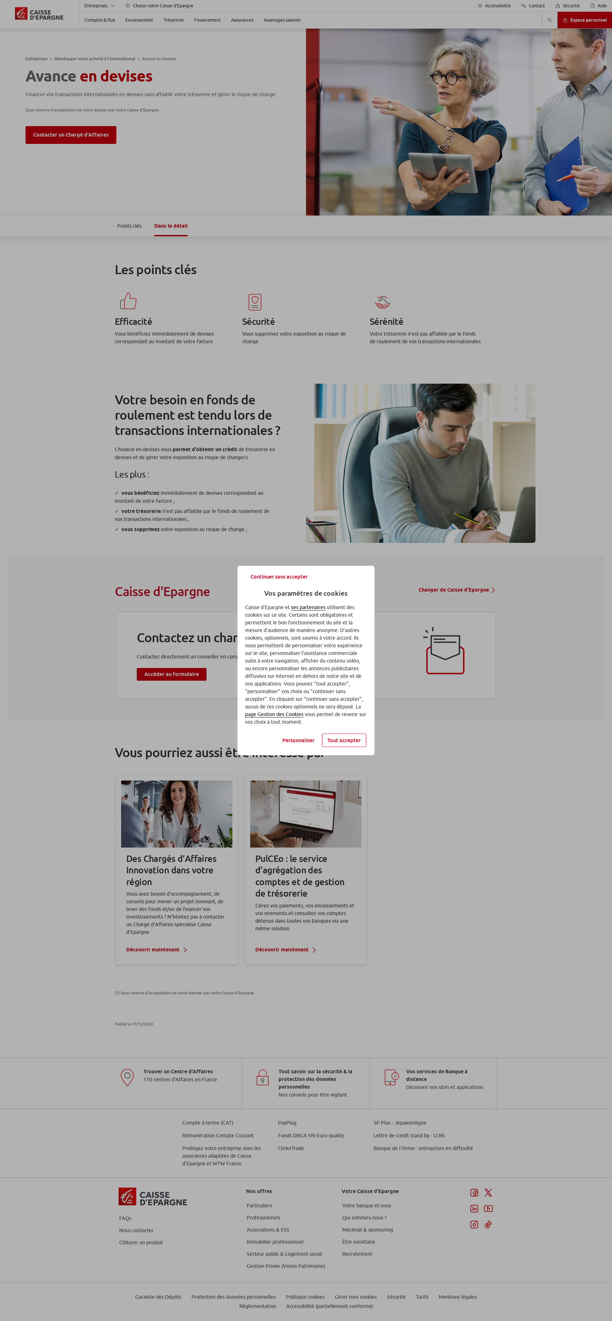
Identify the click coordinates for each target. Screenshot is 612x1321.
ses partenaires (308, 607)
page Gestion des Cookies (274, 714)
